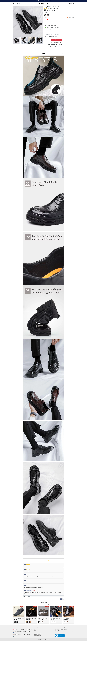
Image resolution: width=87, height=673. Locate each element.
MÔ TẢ (43, 53)
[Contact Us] (73, 3)
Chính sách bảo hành (37, 634)
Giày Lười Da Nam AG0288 (43, 618)
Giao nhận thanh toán (37, 635)
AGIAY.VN (44, 3)
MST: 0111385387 (57, 630)
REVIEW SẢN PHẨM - (43, 559)
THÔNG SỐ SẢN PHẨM (43, 557)
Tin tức (35, 629)
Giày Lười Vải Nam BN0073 (19, 618)
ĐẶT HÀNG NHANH (56, 40)
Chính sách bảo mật (37, 636)
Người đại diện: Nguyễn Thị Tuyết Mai (61, 629)
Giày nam (14, 3)
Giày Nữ (18, 3)
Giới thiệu (35, 631)
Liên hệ (35, 630)
